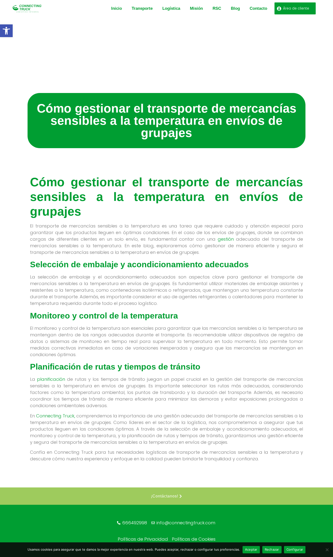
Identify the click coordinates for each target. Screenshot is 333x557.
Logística (171, 8)
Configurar (294, 549)
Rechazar (272, 549)
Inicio (116, 8)
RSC (217, 8)
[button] (6, 30)
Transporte (142, 8)
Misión (196, 8)
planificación (51, 379)
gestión (226, 239)
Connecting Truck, (55, 416)
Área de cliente (296, 8)
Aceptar (251, 549)
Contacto (258, 8)
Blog (235, 8)
